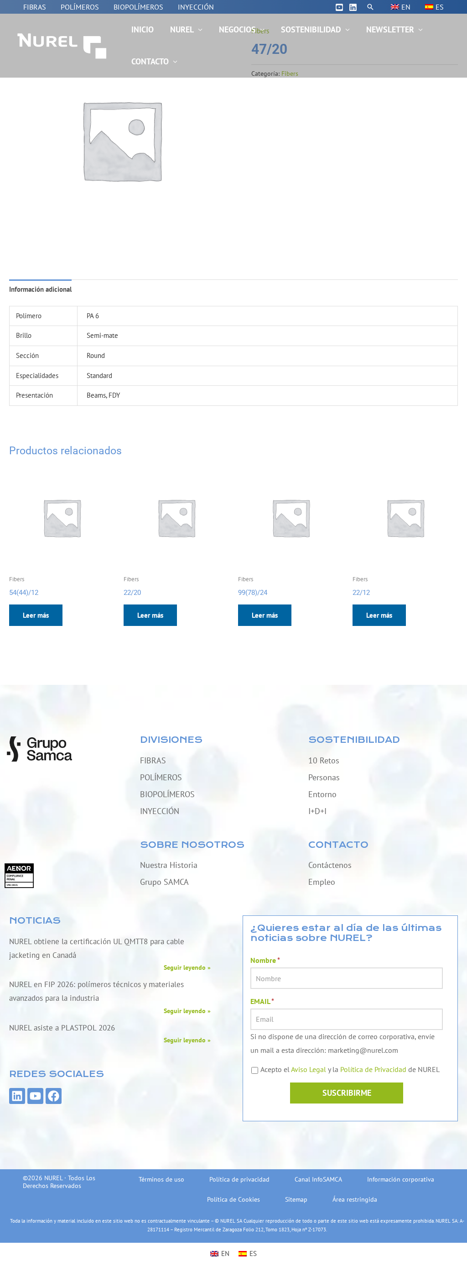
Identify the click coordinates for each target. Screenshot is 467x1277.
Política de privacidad (239, 1179)
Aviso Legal (308, 1069)
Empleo (321, 882)
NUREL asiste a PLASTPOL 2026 (62, 1028)
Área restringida (354, 1199)
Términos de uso (161, 1179)
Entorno (322, 794)
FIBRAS (34, 6)
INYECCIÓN (196, 6)
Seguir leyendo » (187, 967)
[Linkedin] (353, 7)
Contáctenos (330, 865)
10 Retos (323, 760)
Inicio (142, 29)
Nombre (265, 960)
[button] (370, 7)
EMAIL (262, 1001)
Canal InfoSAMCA (318, 1179)
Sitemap (296, 1199)
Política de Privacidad (373, 1069)
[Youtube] (339, 7)
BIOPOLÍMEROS (138, 6)
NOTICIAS (35, 920)
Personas (324, 777)
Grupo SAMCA (164, 882)
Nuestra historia (168, 865)
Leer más (36, 615)
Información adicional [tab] (40, 289)
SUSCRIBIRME (346, 1093)
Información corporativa (400, 1179)
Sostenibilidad (311, 29)
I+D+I (317, 811)
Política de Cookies (233, 1199)
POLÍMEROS (80, 6)
